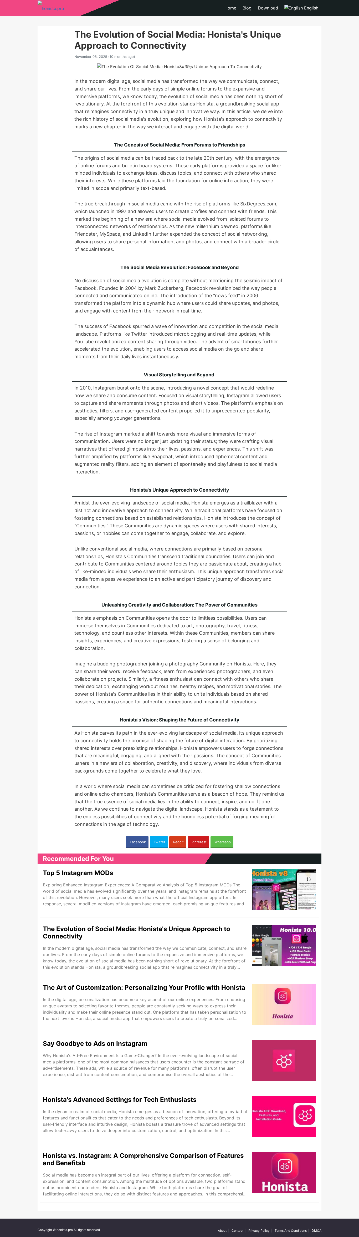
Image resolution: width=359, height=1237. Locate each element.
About (222, 1231)
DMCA (316, 1231)
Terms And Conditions (291, 1231)
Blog (247, 8)
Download (268, 8)
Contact (237, 1231)
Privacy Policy (259, 1231)
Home (230, 8)
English (310, 8)
